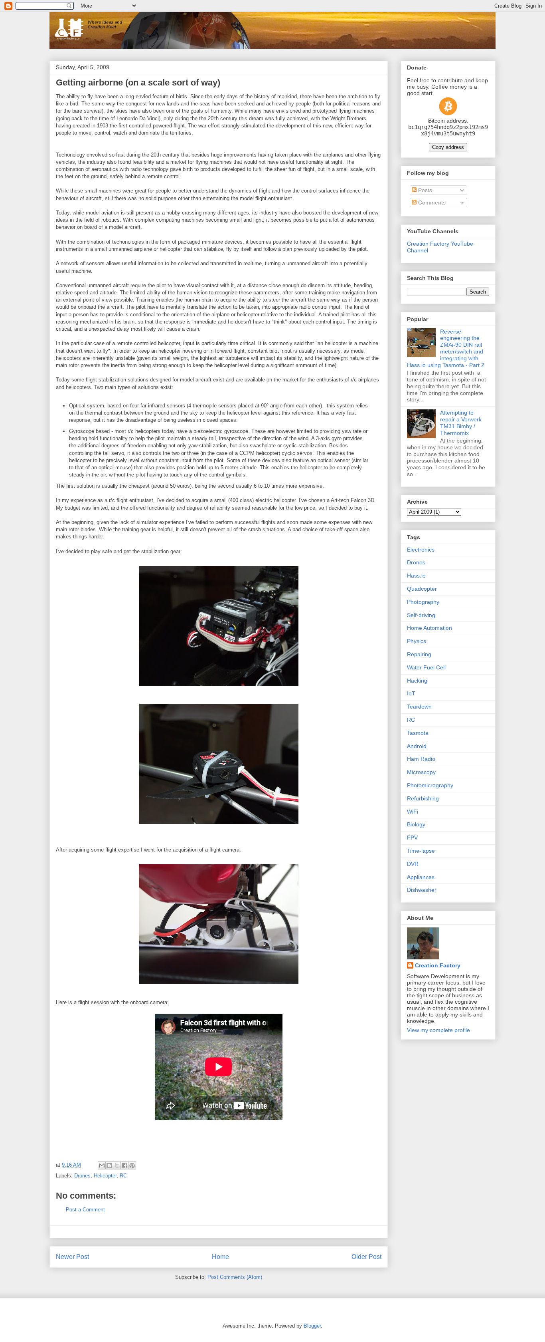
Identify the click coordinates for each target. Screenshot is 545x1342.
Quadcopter (422, 589)
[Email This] (102, 1165)
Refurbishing (423, 798)
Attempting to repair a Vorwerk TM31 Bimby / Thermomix (461, 422)
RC (123, 1176)
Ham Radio (421, 759)
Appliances (420, 877)
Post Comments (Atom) (234, 1277)
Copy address (448, 147)
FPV (412, 837)
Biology (416, 824)
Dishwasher (421, 890)
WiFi (412, 811)
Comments (431, 202)
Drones (82, 1176)
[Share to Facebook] (124, 1165)
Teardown (419, 706)
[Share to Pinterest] (132, 1165)
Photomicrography (430, 785)
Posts (424, 190)
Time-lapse (421, 851)
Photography (423, 602)
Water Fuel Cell (426, 667)
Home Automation (429, 628)
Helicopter (105, 1176)
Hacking (417, 680)
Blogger (312, 1326)
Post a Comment (85, 1210)
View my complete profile (438, 1030)
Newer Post (72, 1256)
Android (417, 746)
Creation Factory (437, 965)
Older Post (366, 1256)
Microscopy (421, 772)
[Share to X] (117, 1165)
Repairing (419, 654)
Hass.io (416, 575)
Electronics (420, 549)
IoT (411, 693)
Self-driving (421, 615)
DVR (413, 864)
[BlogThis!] (109, 1165)
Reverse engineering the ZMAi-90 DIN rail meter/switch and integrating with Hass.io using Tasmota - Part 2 (445, 348)
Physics (416, 641)
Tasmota (417, 733)
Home (220, 1256)
